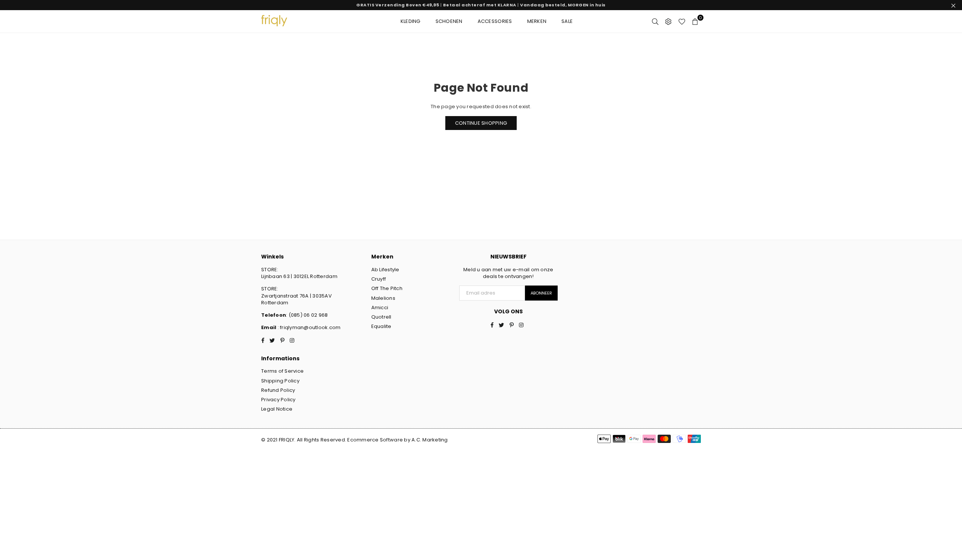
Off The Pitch (386, 288)
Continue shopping (481, 123)
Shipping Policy (280, 380)
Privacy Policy (278, 399)
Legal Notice (276, 409)
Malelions (383, 298)
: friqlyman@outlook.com (308, 327)
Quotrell (381, 316)
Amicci (380, 307)
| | (481, 5)
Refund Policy (278, 390)
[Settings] (668, 21)
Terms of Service (282, 371)
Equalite (381, 326)
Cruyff (378, 279)
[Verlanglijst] (682, 21)
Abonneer (541, 293)
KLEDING (410, 21)
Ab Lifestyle (385, 269)
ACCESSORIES (495, 21)
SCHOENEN (449, 21)
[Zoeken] (655, 21)
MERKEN (537, 21)
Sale (567, 21)
